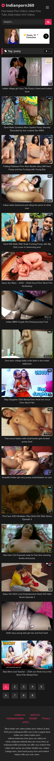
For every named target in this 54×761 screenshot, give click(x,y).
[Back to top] (44, 752)
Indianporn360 (19, 5)
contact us (19, 715)
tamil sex (35, 715)
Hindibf (33, 718)
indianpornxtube (15, 718)
